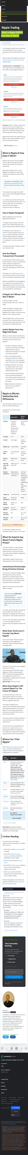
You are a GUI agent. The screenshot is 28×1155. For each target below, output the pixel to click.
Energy (3, 9)
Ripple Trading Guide (16, 183)
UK (13, 1115)
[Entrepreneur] (10, 1048)
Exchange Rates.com (12, 1123)
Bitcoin (11, 273)
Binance (5, 789)
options (18, 865)
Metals (3, 5)
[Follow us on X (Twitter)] (2, 1066)
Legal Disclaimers (12, 1097)
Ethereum (18, 273)
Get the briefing (14, 977)
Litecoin (14, 884)
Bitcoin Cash (6, 884)
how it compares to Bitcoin (10, 60)
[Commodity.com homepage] (14, 1056)
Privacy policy (7, 983)
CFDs (12, 865)
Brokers (4, 2)
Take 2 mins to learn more (16, 778)
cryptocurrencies (9, 596)
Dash (8, 872)
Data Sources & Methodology (7, 1103)
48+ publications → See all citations (14, 1050)
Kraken (5, 75)
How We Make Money (14, 1101)
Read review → (14, 87)
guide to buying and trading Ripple (13, 748)
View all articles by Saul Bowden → (11, 1034)
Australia (14, 1111)
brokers (14, 120)
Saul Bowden (7, 42)
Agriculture (4, 16)
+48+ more (22, 44)
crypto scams (18, 849)
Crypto (3, 13)
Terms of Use (3, 1097)
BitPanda (5, 808)
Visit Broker (14, 84)
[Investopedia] (5, 1048)
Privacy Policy (21, 1097)
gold (21, 233)
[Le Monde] (15, 1048)
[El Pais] (19, 1048)
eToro (4, 762)
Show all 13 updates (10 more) (11, 930)
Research (4, 20)
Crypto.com (6, 801)
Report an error (4, 1072)
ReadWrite (5, 1018)
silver (4, 234)
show (15, 145)
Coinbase (5, 91)
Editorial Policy (4, 1101)
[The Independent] (24, 1048)
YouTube (12, 668)
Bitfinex (5, 106)
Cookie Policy (4, 1099)
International (15, 1107)
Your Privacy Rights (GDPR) (14, 1099)
